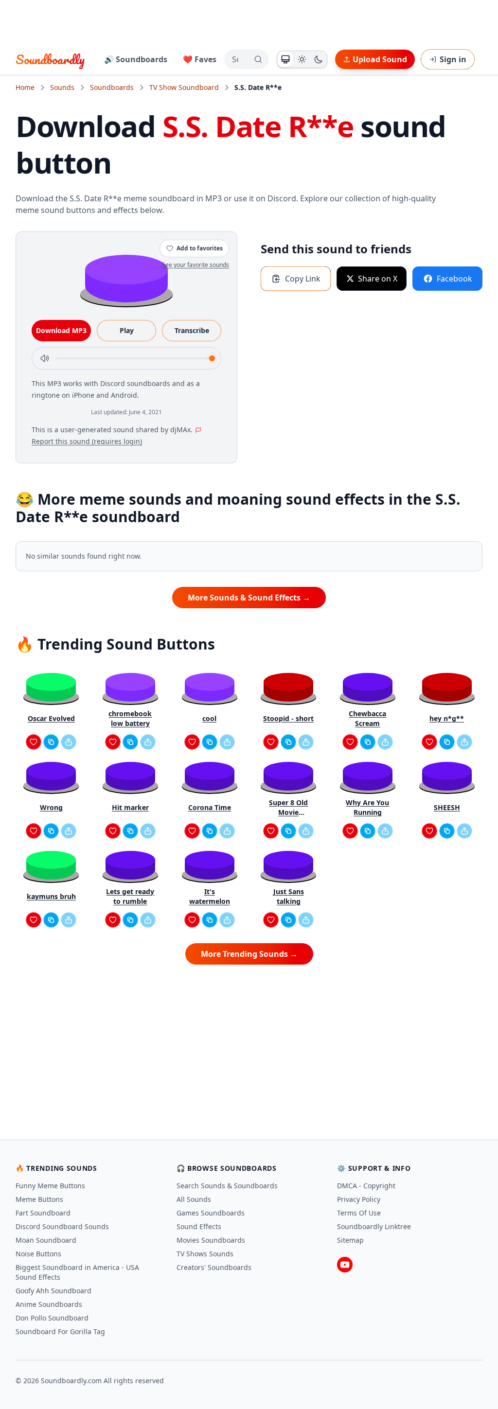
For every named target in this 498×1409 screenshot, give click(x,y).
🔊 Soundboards (135, 59)
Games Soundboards (211, 1212)
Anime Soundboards (49, 1304)
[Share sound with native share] (68, 742)
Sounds (62, 87)
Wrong (51, 807)
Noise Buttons (38, 1253)
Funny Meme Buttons (50, 1185)
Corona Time (209, 807)
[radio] (285, 59)
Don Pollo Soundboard (52, 1317)
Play (127, 330)
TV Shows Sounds (205, 1253)
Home (25, 87)
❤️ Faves (199, 59)
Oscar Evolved (51, 718)
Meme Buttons (39, 1199)
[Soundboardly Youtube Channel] (345, 1264)
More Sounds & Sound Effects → (249, 597)
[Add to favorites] (33, 742)
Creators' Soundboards (214, 1267)
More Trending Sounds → (249, 954)
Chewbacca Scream (367, 718)
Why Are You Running (367, 807)
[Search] (258, 59)
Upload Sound (380, 59)
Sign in (453, 59)
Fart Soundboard (43, 1212)
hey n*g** (446, 718)
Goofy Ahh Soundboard (53, 1290)
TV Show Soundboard (184, 87)
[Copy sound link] (51, 742)
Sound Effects (199, 1226)
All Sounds (194, 1199)
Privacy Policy (358, 1199)
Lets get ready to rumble (130, 896)
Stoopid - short (288, 718)
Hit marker (130, 807)
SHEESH (447, 807)
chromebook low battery (130, 718)
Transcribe (192, 330)
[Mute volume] (45, 358)
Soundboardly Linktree (374, 1226)
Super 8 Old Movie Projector (288, 807)
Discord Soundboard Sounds (62, 1226)
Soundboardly (50, 59)
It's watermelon (209, 896)
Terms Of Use (359, 1212)
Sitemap (350, 1240)
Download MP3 (61, 330)
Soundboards (112, 87)
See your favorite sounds (195, 265)
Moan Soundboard (46, 1240)
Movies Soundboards (211, 1240)
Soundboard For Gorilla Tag (60, 1331)
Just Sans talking (288, 896)
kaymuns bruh (51, 896)
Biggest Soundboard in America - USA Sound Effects (77, 1272)
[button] (126, 277)
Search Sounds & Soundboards (227, 1185)
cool (209, 718)
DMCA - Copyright (366, 1185)
